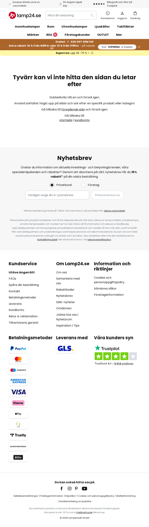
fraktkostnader (84, 512)
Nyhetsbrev (64, 296)
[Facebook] (64, 489)
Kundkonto (16, 310)
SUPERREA (117, 46)
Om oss (61, 272)
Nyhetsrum (64, 319)
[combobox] (70, 15)
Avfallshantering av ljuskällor (75, 501)
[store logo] (25, 15)
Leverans (15, 304)
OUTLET (103, 35)
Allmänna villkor (105, 288)
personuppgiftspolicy (99, 239)
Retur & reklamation (23, 316)
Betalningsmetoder (22, 297)
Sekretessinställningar (25, 495)
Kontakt (14, 291)
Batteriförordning (126, 495)
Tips (76, 325)
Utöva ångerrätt (22, 272)
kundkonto (82, 120)
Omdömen (64, 308)
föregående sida (73, 109)
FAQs (12, 278)
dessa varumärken (114, 210)
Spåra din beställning (24, 285)
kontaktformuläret (47, 239)
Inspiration (63, 325)
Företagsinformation (109, 295)
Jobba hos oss (66, 315)
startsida (65, 120)
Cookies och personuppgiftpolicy (96, 495)
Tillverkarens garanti (23, 323)
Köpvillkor (70, 495)
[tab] (31, 294)
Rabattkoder (65, 290)
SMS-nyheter (65, 302)
